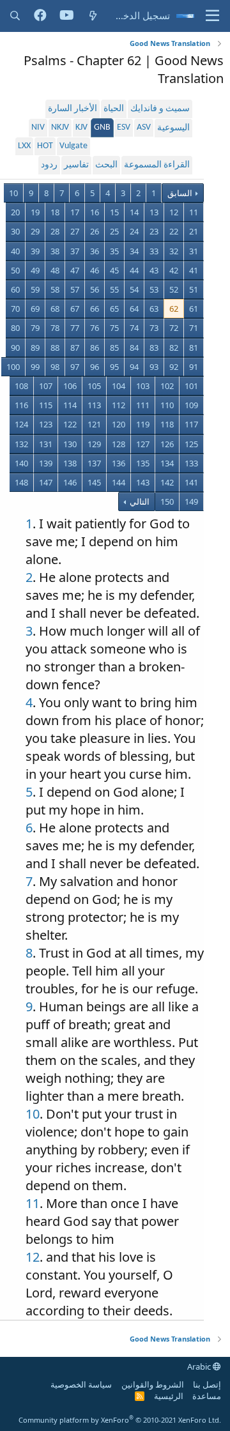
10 (13, 193)
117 (191, 424)
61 (193, 308)
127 (143, 444)
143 (143, 482)
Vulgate (73, 146)
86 (94, 347)
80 (15, 327)
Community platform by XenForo (120, 1420)
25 (114, 231)
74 (134, 327)
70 (15, 308)
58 (54, 289)
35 (114, 251)
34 (134, 251)
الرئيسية (168, 1396)
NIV (38, 127)
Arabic (200, 1366)
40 (15, 251)
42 (173, 270)
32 (173, 251)
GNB (102, 127)
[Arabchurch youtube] (66, 16)
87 (74, 347)
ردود (49, 165)
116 (21, 405)
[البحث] (15, 15)
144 (118, 482)
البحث (106, 165)
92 (173, 366)
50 (15, 270)
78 (54, 327)
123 (45, 424)
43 (154, 270)
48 (54, 270)
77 (74, 327)
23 (154, 231)
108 (21, 386)
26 (94, 231)
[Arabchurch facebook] (40, 16)
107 (45, 386)
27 (74, 231)
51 (193, 289)
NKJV (60, 127)
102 (167, 386)
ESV (123, 127)
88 (54, 347)
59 (35, 289)
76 (94, 327)
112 (118, 405)
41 (193, 270)
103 (143, 386)
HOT (45, 146)
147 (45, 482)
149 (191, 501)
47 (74, 270)
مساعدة (206, 1396)
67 (74, 308)
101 (191, 386)
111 (143, 405)
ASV (144, 127)
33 (154, 251)
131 (45, 444)
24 (134, 231)
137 (94, 463)
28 (54, 231)
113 (94, 405)
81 (193, 347)
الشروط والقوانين (152, 1384)
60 (15, 289)
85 (114, 347)
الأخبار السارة (72, 109)
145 (94, 482)
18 (54, 212)
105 (94, 386)
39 (35, 251)
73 (154, 327)
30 (15, 231)
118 (167, 424)
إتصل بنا (207, 1384)
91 (193, 366)
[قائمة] (212, 16)
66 (94, 308)
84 (134, 347)
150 (167, 501)
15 (114, 212)
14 (134, 212)
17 (74, 212)
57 (74, 289)
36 (94, 251)
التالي (139, 501)
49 (35, 270)
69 (35, 308)
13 (154, 212)
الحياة (113, 109)
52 (173, 289)
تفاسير (76, 165)
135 (143, 463)
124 (21, 424)
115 (45, 405)
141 (191, 482)
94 (134, 366)
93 (154, 366)
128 (118, 444)
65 (114, 308)
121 (94, 424)
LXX (24, 146)
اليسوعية (173, 128)
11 (193, 212)
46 (94, 270)
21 (193, 231)
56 (94, 289)
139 (45, 463)
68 (54, 308)
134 (167, 463)
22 (173, 231)
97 (74, 366)
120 (118, 424)
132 (21, 444)
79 (35, 327)
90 (15, 347)
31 (193, 251)
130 (70, 444)
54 (134, 289)
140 (21, 463)
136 (118, 463)
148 (21, 482)
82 (173, 347)
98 (54, 366)
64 (134, 308)
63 (154, 308)
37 (74, 251)
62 (173, 308)
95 (114, 366)
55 (114, 289)
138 (70, 463)
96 (94, 366)
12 (173, 212)
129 (94, 444)
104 (118, 386)
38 (54, 251)
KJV (81, 127)
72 (173, 327)
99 (35, 366)
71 (193, 327)
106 (70, 386)
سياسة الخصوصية (81, 1384)
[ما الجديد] (92, 15)
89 (35, 347)
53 (154, 289)
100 (13, 366)
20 (15, 212)
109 (191, 405)
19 (35, 212)
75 (114, 327)
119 (143, 424)
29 (35, 231)
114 (70, 405)
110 (167, 405)
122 (70, 424)
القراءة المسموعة (157, 165)
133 (191, 463)
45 (114, 270)
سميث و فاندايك (160, 109)
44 (134, 270)
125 (191, 444)
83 (154, 347)
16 (94, 212)
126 (167, 444)
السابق (179, 193)
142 (167, 482)
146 (70, 482)
